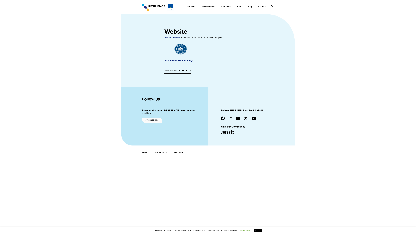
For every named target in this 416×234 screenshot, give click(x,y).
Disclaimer (178, 152)
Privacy (145, 152)
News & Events (208, 6)
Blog (250, 6)
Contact (262, 6)
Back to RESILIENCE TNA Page (178, 60)
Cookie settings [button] (245, 230)
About (239, 6)
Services (191, 6)
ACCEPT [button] (257, 230)
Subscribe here (151, 120)
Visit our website (172, 37)
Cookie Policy (161, 152)
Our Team (226, 6)
